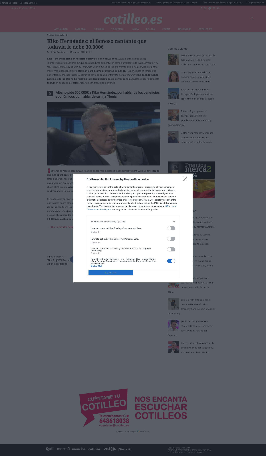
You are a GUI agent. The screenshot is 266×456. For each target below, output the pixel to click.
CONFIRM (111, 273)
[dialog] (133, 228)
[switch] (171, 228)
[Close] (186, 180)
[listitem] (133, 221)
